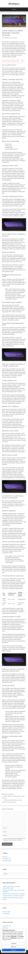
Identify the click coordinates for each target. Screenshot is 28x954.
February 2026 (6, 911)
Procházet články (7, 860)
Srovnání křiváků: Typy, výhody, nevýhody (13, 895)
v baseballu (21, 41)
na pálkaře (15, 306)
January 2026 (6, 913)
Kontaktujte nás (7, 858)
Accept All (13, 950)
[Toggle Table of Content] (21, 61)
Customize (13, 943)
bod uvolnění (21, 450)
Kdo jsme (5, 856)
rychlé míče (5, 706)
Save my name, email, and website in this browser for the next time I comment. (14, 839)
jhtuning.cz (14, 4)
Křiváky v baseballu (8, 794)
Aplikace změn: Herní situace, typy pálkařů (14, 893)
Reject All (13, 946)
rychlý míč (17, 245)
